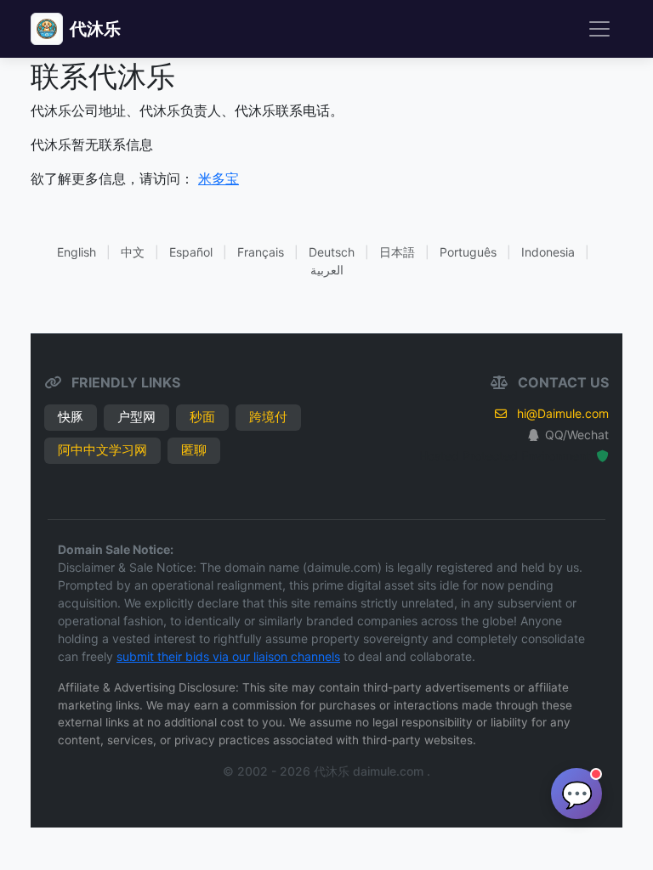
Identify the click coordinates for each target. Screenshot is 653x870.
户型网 (136, 417)
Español (191, 252)
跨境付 (268, 417)
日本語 (397, 252)
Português (468, 252)
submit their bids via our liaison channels (228, 656)
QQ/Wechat (577, 434)
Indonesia (548, 252)
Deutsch (332, 252)
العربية (327, 270)
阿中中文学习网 (102, 450)
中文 (133, 252)
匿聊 (194, 450)
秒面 (202, 417)
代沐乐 (95, 29)
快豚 (70, 417)
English (76, 252)
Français (260, 252)
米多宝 (218, 178)
